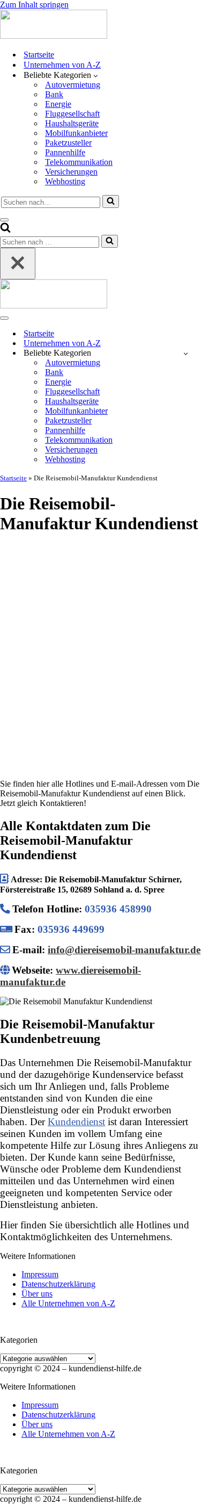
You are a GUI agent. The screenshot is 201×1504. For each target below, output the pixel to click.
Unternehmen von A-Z (62, 64)
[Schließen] (17, 263)
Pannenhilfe (65, 152)
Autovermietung (72, 84)
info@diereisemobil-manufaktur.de (124, 949)
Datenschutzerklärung (58, 1284)
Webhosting (65, 181)
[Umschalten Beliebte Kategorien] (186, 353)
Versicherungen (71, 171)
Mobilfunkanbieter (76, 133)
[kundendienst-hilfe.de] (53, 35)
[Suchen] (110, 201)
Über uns (37, 1293)
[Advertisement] (100, 646)
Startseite (39, 54)
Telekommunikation (79, 162)
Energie (58, 104)
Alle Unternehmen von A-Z (68, 1303)
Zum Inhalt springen (34, 4)
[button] (96, 75)
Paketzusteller (68, 142)
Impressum (39, 1274)
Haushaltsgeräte (72, 123)
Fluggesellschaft (72, 113)
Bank (54, 94)
